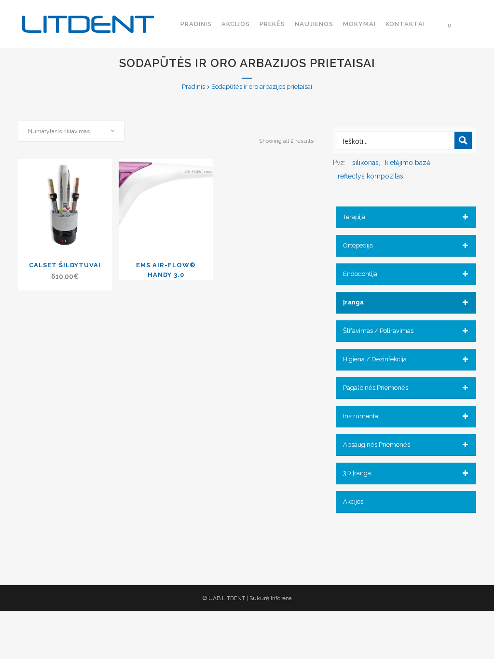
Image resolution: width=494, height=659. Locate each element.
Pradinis (193, 86)
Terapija (354, 216)
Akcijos (353, 501)
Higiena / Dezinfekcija (375, 359)
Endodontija (360, 273)
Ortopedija (358, 245)
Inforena (281, 598)
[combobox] (71, 131)
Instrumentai (361, 416)
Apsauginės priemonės (376, 444)
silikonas (365, 162)
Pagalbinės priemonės (375, 387)
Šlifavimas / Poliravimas (378, 330)
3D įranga (357, 473)
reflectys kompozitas (370, 176)
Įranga (353, 302)
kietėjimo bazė (407, 162)
